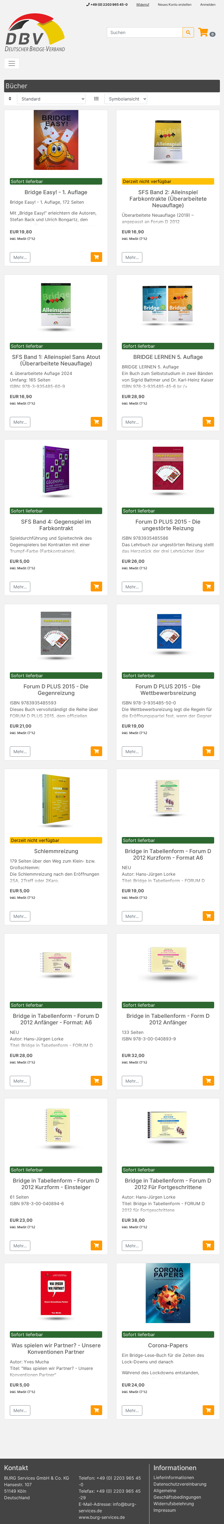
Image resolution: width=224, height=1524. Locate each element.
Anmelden (208, 4)
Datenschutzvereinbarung (180, 1484)
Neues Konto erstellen (174, 4)
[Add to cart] (96, 257)
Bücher (16, 86)
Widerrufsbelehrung (174, 1503)
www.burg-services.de (102, 1517)
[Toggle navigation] (11, 63)
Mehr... (20, 257)
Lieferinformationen (174, 1477)
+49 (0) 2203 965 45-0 (109, 4)
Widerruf (142, 4)
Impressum (165, 1510)
